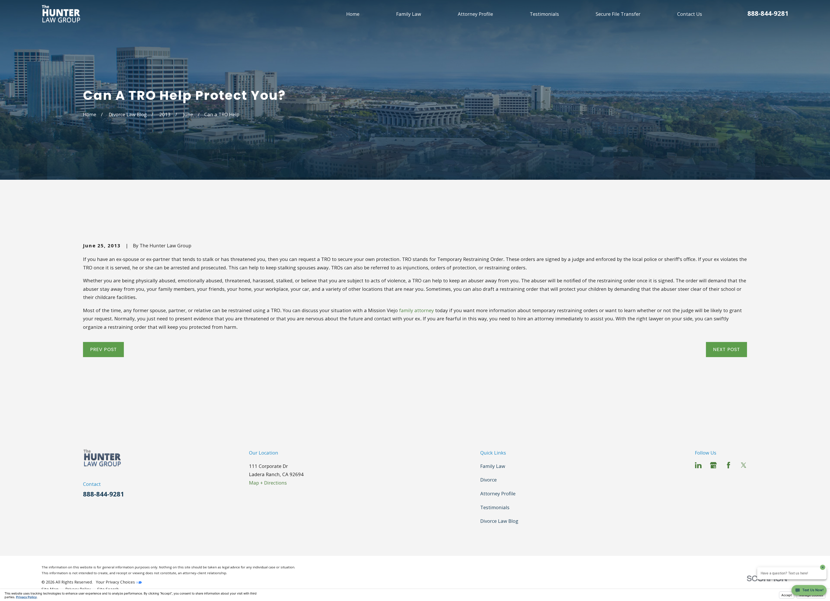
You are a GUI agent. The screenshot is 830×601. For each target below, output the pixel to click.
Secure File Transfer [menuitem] (618, 14)
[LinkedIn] (698, 465)
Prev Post (103, 349)
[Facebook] (728, 465)
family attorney (416, 310)
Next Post (726, 349)
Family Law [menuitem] (408, 14)
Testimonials (494, 507)
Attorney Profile (498, 493)
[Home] (61, 14)
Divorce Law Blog (499, 521)
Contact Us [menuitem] (689, 14)
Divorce (488, 479)
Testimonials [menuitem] (544, 14)
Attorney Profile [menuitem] (475, 14)
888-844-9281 (767, 13)
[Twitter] (743, 465)
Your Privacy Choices (116, 582)
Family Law (492, 466)
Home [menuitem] (352, 14)
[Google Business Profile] (713, 465)
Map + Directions (268, 482)
